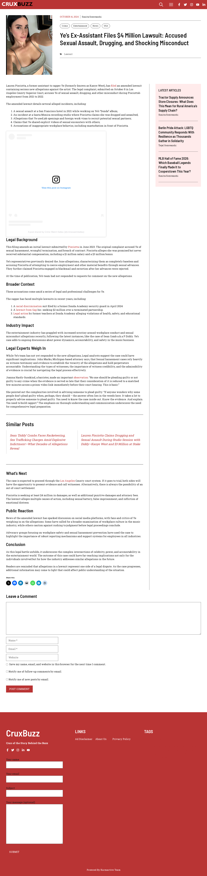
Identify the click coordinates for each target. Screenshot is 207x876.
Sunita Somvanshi (92, 16)
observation (81, 377)
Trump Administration (181, 753)
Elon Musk (150, 742)
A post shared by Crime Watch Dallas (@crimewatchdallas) (56, 232)
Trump (163, 753)
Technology (151, 753)
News (95, 25)
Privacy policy (121, 739)
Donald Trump (179, 739)
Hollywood (193, 742)
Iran (146, 746)
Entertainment (80, 25)
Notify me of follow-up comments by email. (35, 671)
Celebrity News (152, 739)
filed (114, 85)
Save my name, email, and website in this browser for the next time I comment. (57, 664)
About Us (100, 739)
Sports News (186, 750)
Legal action (21, 313)
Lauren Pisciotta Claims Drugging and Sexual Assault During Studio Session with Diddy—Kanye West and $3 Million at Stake (110, 439)
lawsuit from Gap (26, 309)
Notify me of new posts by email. (29, 679)
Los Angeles (67, 480)
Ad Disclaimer (83, 739)
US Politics (156, 757)
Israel (153, 746)
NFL (146, 750)
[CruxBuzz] (17, 4)
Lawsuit (68, 54)
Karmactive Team (110, 869)
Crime (65, 25)
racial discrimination (29, 306)
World (167, 757)
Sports (174, 750)
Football (180, 742)
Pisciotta (73, 246)
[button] (161, 4)
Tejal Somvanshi (168, 145)
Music (176, 746)
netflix (185, 746)
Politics (164, 750)
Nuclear (154, 750)
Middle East (165, 746)
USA (106, 25)
